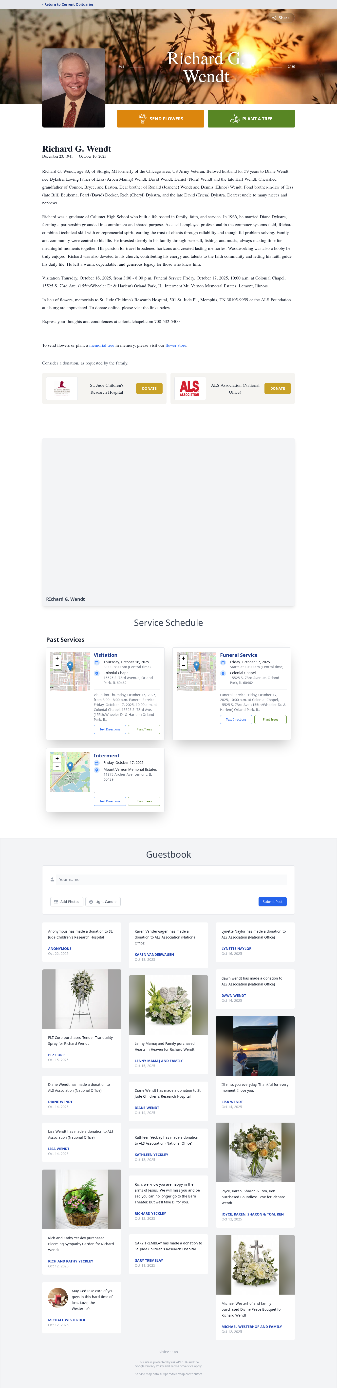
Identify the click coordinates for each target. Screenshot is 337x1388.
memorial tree (101, 345)
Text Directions (110, 729)
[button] (70, 666)
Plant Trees (144, 729)
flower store (176, 345)
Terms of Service (181, 1366)
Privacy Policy (154, 1366)
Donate (149, 388)
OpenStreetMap (174, 1374)
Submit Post (272, 901)
